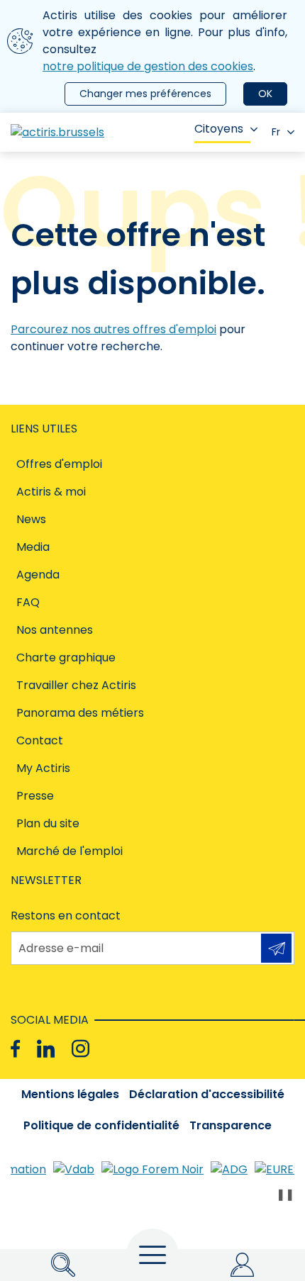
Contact (39, 740)
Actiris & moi (51, 491)
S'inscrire (276, 948)
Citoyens (218, 129)
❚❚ (285, 1194)
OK (265, 93)
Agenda (38, 574)
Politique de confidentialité (101, 1125)
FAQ (28, 602)
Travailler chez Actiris (76, 685)
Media (33, 547)
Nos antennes (54, 630)
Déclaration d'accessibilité (206, 1094)
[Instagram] (80, 1049)
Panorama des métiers (80, 713)
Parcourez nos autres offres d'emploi (113, 329)
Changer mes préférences (145, 93)
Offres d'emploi (59, 464)
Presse (35, 796)
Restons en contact (66, 915)
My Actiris (43, 768)
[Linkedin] (46, 1049)
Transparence (230, 1125)
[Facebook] (15, 1049)
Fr (276, 132)
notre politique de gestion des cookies (148, 66)
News (31, 519)
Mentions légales (70, 1094)
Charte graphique (66, 657)
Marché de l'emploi (69, 851)
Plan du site (47, 823)
